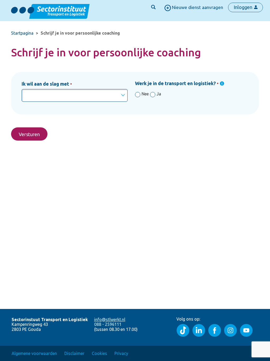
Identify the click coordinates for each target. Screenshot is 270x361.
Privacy (121, 353)
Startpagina (22, 33)
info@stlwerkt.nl (109, 319)
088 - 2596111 (108, 324)
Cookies (99, 353)
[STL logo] (50, 10)
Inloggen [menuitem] (243, 7)
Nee (145, 93)
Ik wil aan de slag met (45, 83)
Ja (159, 93)
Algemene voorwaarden (34, 353)
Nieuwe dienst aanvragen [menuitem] (197, 7)
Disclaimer (74, 353)
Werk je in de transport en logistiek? (175, 83)
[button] (153, 7)
